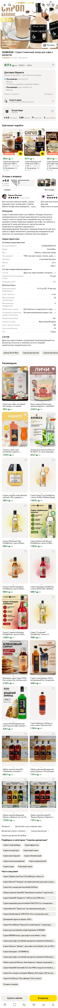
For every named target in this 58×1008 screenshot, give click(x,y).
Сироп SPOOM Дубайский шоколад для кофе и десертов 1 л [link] (15, 725)
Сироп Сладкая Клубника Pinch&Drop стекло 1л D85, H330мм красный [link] (13, 633)
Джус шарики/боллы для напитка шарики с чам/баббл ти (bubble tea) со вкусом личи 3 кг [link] (42, 405)
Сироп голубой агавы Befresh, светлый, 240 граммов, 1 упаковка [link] (15, 496)
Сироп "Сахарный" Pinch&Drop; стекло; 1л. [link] (39, 633)
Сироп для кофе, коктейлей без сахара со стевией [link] (14, 405)
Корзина (43, 1004)
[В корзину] (20, 153)
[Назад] (4, 5)
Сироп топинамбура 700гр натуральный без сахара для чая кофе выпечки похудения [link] (42, 679)
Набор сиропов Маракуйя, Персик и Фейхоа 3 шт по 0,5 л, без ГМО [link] (14, 816)
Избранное (34, 1004)
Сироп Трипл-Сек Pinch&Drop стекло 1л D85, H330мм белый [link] (42, 496)
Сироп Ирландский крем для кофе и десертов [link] (11, 163)
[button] (29, 65)
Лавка (24, 1004)
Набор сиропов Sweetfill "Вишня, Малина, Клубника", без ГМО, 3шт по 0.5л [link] (42, 816)
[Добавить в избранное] (48, 5)
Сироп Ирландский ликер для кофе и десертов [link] (33, 163)
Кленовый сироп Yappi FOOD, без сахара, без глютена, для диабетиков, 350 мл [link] (15, 679)
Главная (5, 1004)
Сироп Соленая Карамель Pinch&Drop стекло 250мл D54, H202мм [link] (13, 588)
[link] (12, 845)
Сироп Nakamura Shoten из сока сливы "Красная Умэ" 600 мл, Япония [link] (41, 724)
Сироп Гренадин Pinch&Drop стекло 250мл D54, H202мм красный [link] (42, 588)
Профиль (53, 1004)
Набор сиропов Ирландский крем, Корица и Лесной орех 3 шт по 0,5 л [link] (42, 770)
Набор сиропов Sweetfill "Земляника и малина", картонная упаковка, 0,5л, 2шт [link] (15, 770)
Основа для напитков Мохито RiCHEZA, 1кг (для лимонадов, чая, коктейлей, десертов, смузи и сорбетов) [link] (42, 451)
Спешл (14, 1004)
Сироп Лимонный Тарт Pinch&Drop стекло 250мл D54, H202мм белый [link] (13, 542)
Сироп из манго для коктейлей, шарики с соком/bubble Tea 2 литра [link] (13, 451)
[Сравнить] (43, 5)
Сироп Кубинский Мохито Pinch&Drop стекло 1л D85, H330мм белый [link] (41, 542)
